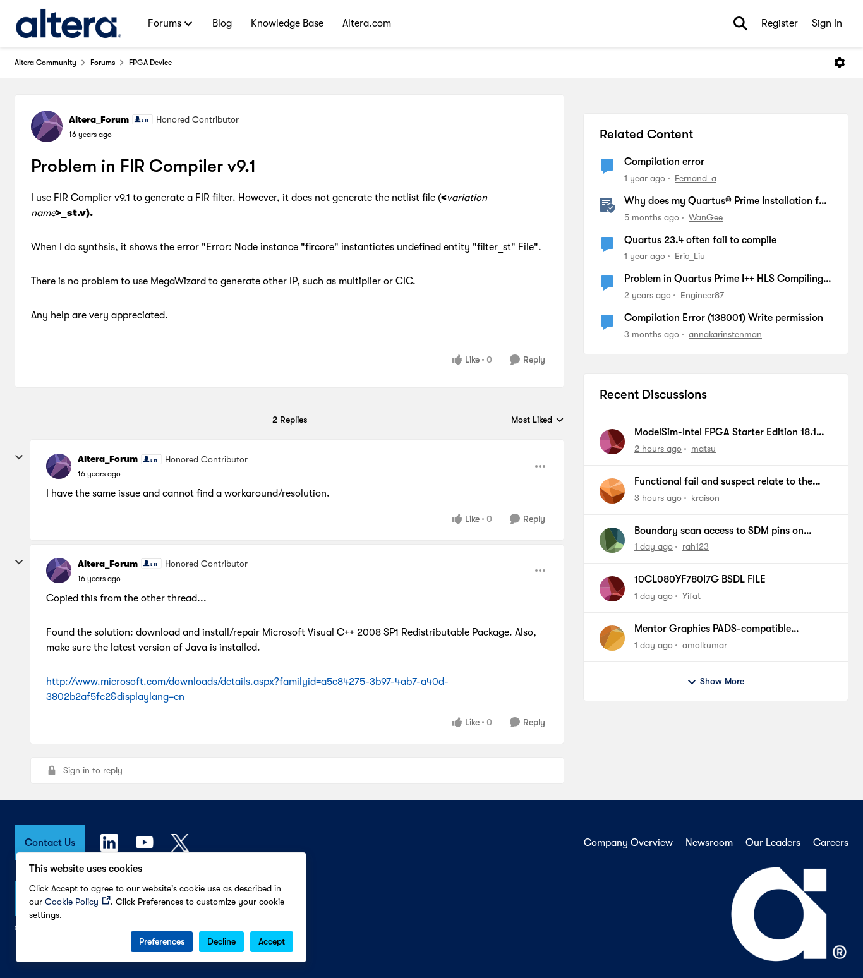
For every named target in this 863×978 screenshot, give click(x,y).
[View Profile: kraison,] (612, 491)
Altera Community (45, 62)
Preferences (161, 941)
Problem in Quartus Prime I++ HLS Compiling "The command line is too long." (723, 279)
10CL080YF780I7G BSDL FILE (700, 579)
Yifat (691, 596)
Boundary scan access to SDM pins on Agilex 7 (719, 531)
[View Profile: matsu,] (612, 441)
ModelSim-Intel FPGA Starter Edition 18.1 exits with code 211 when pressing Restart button (726, 432)
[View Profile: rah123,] (612, 540)
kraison (705, 498)
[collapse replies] (19, 457)
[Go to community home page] (69, 23)
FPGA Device (150, 62)
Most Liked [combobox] (537, 420)
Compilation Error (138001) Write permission (723, 317)
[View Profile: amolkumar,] (612, 638)
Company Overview (628, 842)
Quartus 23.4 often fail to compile (700, 240)
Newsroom (709, 842)
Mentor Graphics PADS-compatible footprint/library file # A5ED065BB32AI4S (727, 629)
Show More (722, 681)
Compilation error (664, 161)
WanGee (706, 217)
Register (779, 23)
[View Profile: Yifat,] (612, 588)
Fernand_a (695, 178)
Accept (271, 941)
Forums (102, 62)
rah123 (695, 546)
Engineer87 (702, 295)
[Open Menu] (839, 62)
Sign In (827, 23)
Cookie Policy (72, 901)
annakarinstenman (725, 334)
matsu (703, 449)
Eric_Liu (690, 256)
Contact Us (50, 842)
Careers (830, 842)
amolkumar (704, 645)
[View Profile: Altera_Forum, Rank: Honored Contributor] (47, 126)
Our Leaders (772, 842)
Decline (221, 941)
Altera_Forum (99, 119)
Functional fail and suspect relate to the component (723, 482)
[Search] (740, 23)
